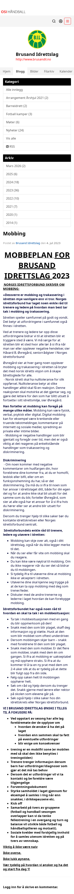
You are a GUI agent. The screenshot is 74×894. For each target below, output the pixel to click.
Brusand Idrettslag (28, 243)
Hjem (6, 71)
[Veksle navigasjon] (67, 21)
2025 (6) (11, 174)
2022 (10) (12, 198)
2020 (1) (11, 215)
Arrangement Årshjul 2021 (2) (27, 98)
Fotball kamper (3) (19, 114)
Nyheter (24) (15, 130)
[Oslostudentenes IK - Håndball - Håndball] (37, 7)
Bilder (34, 71)
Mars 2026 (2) (15, 166)
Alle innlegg (14, 90)
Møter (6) (12, 122)
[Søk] (53, 21)
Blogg (20, 71)
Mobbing (14, 233)
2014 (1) (11, 223)
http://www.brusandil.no (33, 59)
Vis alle (11, 138)
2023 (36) (12, 190)
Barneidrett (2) (16, 106)
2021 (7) (11, 206)
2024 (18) (12, 182)
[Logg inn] (60, 21)
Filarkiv (49, 71)
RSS (12, 146)
